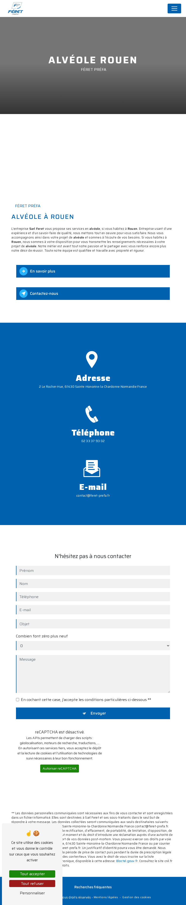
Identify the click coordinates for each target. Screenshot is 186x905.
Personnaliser (32, 893)
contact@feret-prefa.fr (93, 495)
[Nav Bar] (174, 8)
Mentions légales (106, 897)
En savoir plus (42, 271)
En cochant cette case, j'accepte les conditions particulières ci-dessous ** (86, 700)
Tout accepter (32, 874)
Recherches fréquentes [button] (93, 887)
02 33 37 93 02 (93, 441)
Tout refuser (32, 883)
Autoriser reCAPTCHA (60, 768)
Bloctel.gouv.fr (127, 861)
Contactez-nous (44, 293)
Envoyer (98, 713)
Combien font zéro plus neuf (42, 636)
